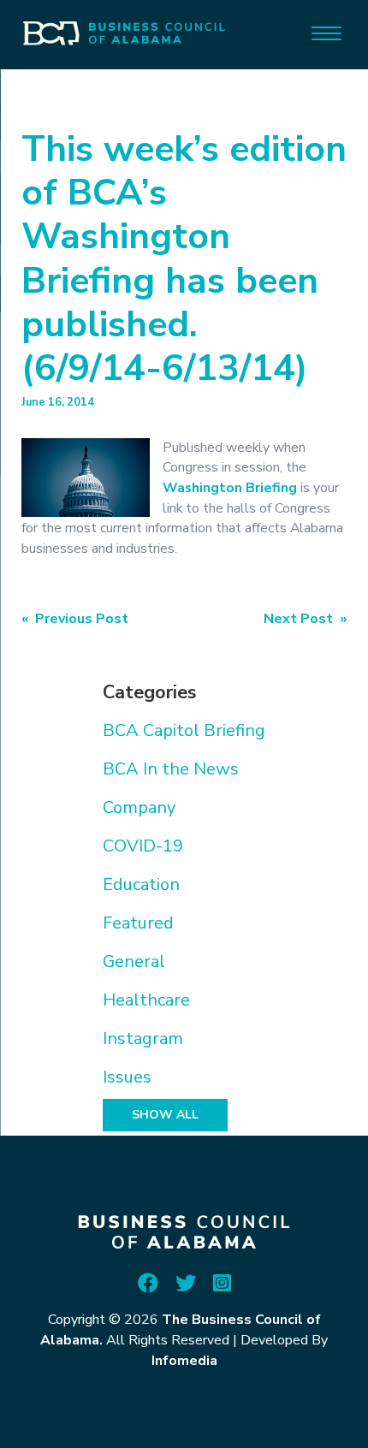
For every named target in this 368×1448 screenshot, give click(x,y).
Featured (138, 923)
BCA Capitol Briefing (184, 730)
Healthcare (146, 1000)
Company (139, 807)
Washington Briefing (230, 487)
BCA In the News (171, 768)
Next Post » (305, 618)
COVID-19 (143, 846)
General (134, 961)
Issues (127, 1077)
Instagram (143, 1038)
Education (141, 884)
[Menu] (326, 32)
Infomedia (184, 1360)
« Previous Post (74, 618)
